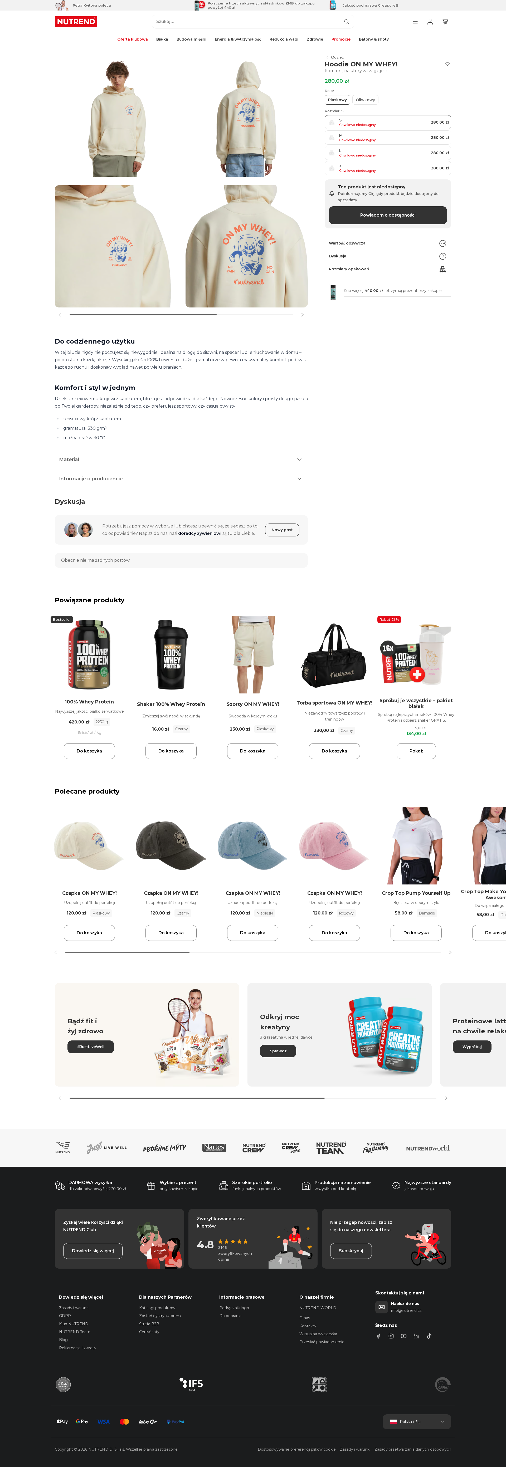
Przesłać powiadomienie (321, 1341)
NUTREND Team (74, 1331)
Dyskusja (337, 256)
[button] (302, 315)
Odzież (337, 57)
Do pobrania (230, 1315)
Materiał (69, 459)
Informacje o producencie (91, 479)
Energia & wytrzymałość (238, 39)
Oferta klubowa (132, 39)
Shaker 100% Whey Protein (171, 704)
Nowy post (282, 529)
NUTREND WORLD (317, 1307)
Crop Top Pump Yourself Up (416, 893)
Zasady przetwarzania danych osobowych (412, 1449)
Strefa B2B (149, 1324)
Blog (63, 1339)
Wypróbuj (472, 1046)
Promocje (341, 39)
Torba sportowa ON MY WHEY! (334, 703)
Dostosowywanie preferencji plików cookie (297, 1449)
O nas (304, 1318)
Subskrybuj (351, 1250)
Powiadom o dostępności (388, 215)
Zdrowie (315, 39)
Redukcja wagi (284, 39)
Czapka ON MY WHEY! (89, 893)
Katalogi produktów (157, 1307)
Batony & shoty (374, 39)
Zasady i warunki (74, 1307)
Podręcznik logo (234, 1307)
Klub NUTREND (73, 1324)
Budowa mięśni (191, 39)
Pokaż (416, 751)
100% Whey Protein (89, 702)
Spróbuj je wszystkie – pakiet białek (416, 704)
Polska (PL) (410, 1421)
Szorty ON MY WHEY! (253, 704)
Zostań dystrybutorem (160, 1315)
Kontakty (307, 1326)
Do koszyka (89, 751)
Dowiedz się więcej (93, 1250)
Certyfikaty (149, 1331)
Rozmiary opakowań (349, 269)
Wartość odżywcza (347, 243)
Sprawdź (278, 1051)
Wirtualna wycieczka (318, 1334)
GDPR (65, 1315)
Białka (162, 39)
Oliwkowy (365, 99)
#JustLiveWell (90, 1046)
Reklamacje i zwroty (77, 1348)
